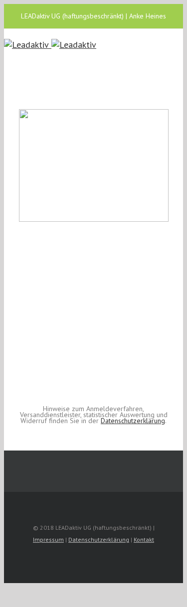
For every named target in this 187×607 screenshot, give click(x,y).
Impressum (48, 539)
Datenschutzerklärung (133, 420)
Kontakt (144, 539)
